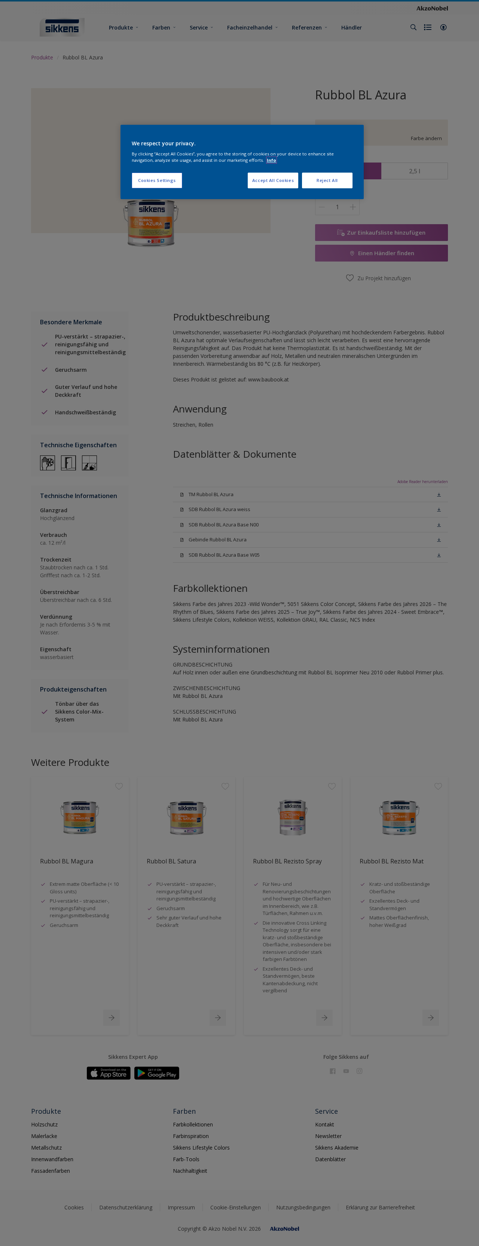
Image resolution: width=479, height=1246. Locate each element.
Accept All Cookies (273, 180)
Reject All (327, 180)
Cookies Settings (157, 180)
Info (271, 160)
